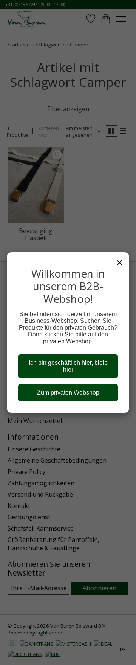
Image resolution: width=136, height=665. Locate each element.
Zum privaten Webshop (68, 392)
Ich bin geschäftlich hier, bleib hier (68, 366)
